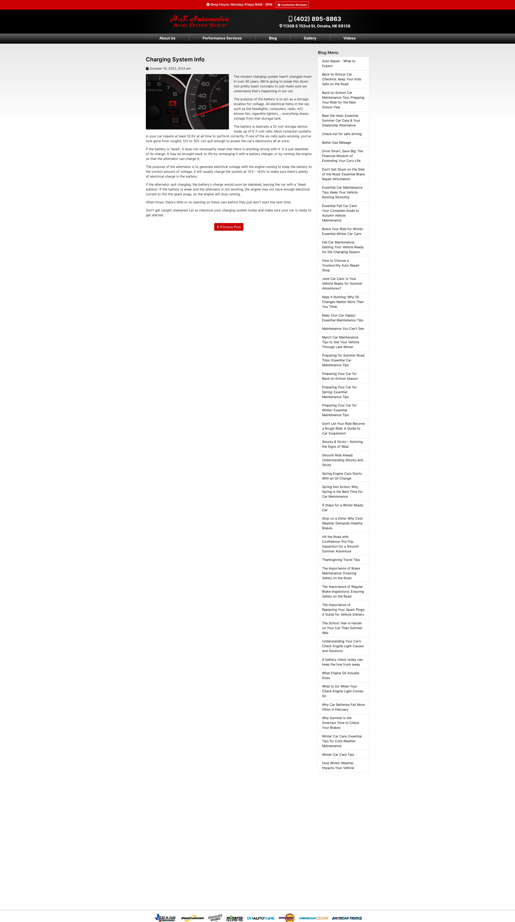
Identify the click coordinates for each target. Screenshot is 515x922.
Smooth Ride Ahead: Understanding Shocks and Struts (342, 460)
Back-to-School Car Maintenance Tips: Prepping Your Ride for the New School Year (343, 100)
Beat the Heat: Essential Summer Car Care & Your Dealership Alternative (341, 120)
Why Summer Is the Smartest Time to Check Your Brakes (340, 723)
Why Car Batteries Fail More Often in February (343, 707)
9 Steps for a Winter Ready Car (342, 507)
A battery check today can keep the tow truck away (342, 661)
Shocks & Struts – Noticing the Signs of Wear (342, 444)
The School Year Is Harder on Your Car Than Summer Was (342, 628)
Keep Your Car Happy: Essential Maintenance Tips (342, 317)
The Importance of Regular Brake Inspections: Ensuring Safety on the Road (343, 591)
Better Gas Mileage (336, 143)
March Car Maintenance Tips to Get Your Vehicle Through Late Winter (340, 342)
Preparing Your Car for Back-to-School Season (340, 376)
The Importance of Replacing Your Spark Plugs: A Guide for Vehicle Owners (343, 609)
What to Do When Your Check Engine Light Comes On (342, 691)
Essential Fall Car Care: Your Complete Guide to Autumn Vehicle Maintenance (340, 213)
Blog (273, 38)
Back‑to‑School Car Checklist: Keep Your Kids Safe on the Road (341, 79)
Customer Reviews (294, 4)
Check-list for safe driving (342, 134)
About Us (167, 38)
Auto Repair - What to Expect (338, 63)
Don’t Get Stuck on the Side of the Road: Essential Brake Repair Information (343, 174)
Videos (349, 38)
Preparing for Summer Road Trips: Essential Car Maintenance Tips (343, 360)
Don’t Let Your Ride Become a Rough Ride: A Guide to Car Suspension (343, 428)
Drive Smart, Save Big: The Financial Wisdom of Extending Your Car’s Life (342, 156)
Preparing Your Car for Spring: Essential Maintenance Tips (339, 392)
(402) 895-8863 (317, 18)
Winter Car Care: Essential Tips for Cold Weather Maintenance (342, 741)
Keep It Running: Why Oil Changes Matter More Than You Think (343, 302)
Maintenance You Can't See (343, 329)
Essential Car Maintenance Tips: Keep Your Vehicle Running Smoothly (342, 192)
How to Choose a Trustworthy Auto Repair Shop (340, 265)
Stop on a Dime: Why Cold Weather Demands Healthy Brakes (342, 523)
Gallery (310, 38)
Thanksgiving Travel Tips (341, 560)
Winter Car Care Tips (338, 754)
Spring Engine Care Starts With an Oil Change (342, 475)
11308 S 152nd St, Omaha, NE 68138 (316, 26)
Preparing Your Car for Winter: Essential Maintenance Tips (339, 410)
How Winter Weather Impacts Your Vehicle (338, 765)
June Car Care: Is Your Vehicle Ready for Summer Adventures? (342, 283)
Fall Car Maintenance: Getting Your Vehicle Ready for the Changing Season (343, 247)
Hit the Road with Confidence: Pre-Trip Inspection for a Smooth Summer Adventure (340, 544)
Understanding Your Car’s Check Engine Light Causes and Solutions (343, 646)
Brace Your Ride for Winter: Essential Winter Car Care (343, 231)
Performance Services (222, 38)
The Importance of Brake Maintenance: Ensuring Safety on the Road (341, 573)
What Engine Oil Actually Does (340, 675)
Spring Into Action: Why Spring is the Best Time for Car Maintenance (342, 491)
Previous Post (230, 227)
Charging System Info (175, 59)
